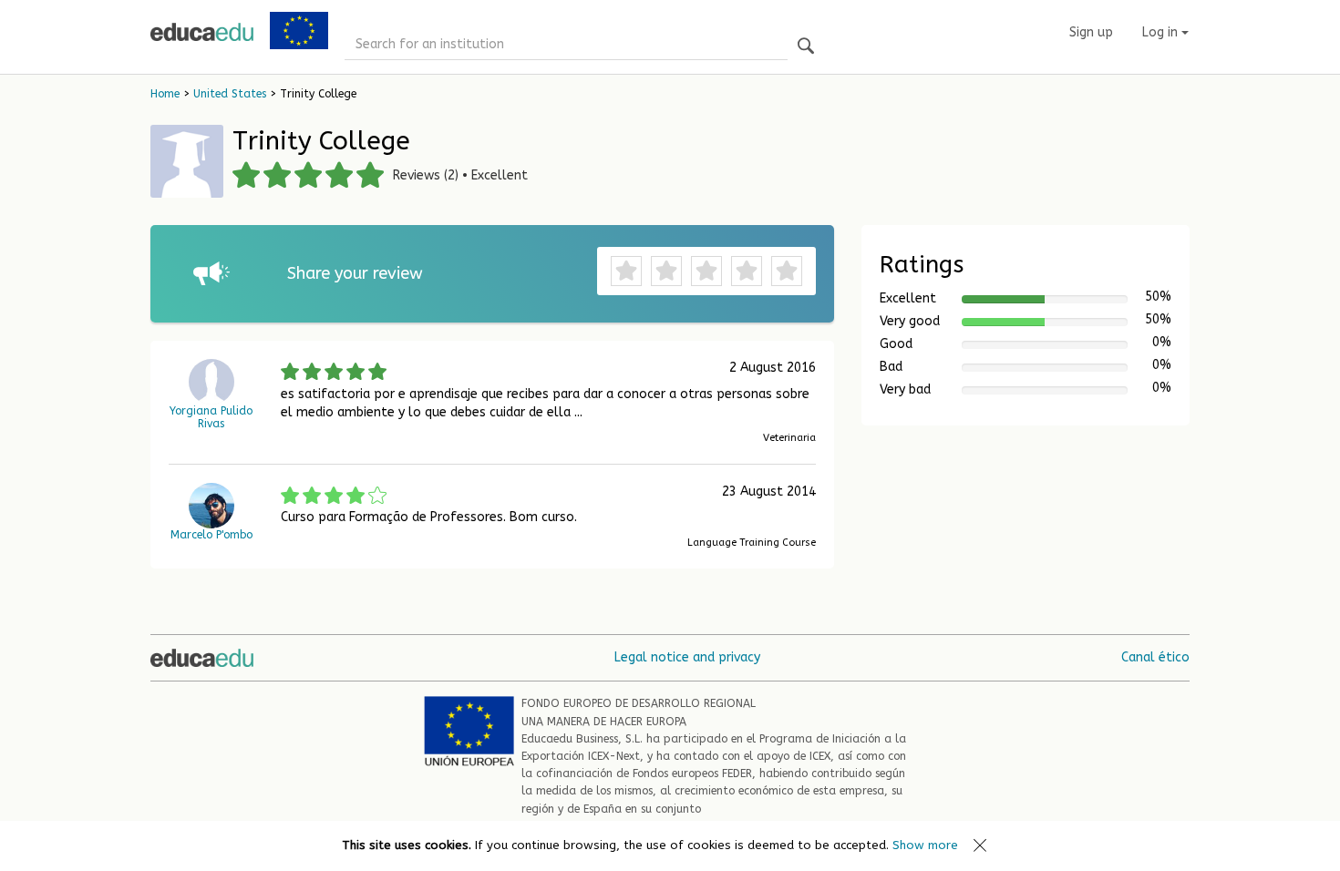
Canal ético (1155, 657)
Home (165, 93)
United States (229, 93)
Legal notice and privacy (687, 657)
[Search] (806, 47)
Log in (1161, 32)
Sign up (1091, 32)
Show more (925, 845)
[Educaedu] (202, 32)
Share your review (355, 273)
